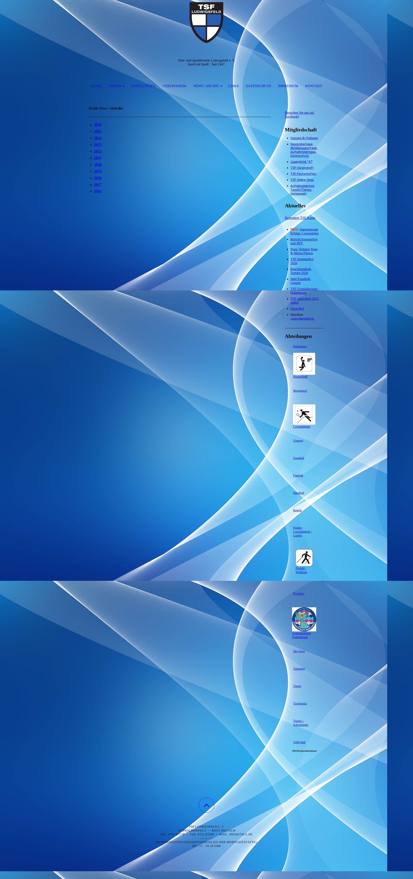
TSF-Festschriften (303, 174)
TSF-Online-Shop (302, 180)
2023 (98, 144)
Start (96, 86)
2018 (98, 178)
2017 (98, 184)
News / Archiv (206, 86)
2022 (98, 151)
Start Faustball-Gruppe (300, 281)
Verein (115, 86)
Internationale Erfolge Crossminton (304, 231)
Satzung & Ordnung (304, 138)
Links (233, 86)
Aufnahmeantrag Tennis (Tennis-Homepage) (302, 189)
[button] (206, 805)
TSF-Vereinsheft (302, 168)
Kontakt (313, 86)
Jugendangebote (302, 318)
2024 (98, 138)
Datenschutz (258, 86)
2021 (98, 158)
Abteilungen (143, 86)
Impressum (288, 86)
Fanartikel (297, 308)
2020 (98, 164)
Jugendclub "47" (301, 161)
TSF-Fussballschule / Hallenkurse (304, 291)
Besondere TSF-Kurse (300, 218)
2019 (98, 171)
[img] (206, 21)
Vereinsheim (174, 86)
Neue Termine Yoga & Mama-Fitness (303, 251)
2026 (98, 124)
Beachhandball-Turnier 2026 (301, 271)
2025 (98, 131)
